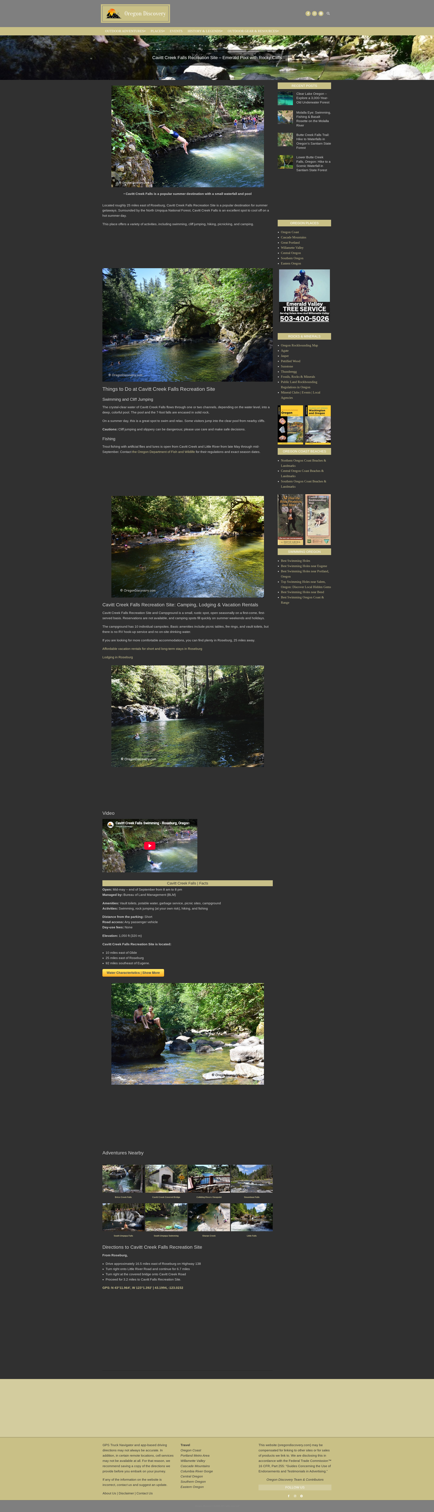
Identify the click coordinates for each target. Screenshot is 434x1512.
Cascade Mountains (195, 1466)
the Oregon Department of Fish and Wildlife (163, 452)
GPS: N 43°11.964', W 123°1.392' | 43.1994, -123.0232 (142, 1288)
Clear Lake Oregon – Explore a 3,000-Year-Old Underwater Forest (312, 98)
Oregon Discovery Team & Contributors (295, 1479)
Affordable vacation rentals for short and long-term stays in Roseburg (152, 649)
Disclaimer (126, 1493)
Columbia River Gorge (197, 1471)
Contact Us (144, 1493)
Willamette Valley (193, 1461)
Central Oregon (192, 1476)
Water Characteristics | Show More (133, 972)
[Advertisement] (187, 246)
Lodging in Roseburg (117, 657)
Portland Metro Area (195, 1455)
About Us (109, 1493)
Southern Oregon (193, 1481)
